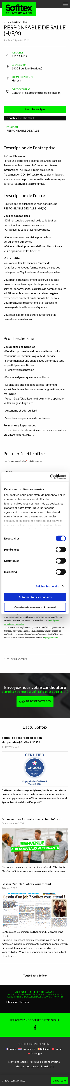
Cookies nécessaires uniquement (35, 607)
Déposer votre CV (38, 701)
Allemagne (36, 1053)
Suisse (58, 1049)
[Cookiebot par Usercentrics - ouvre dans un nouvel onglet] (50, 476)
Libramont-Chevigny (17, 1002)
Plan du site (47, 1066)
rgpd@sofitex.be (51, 637)
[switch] (61, 549)
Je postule (59, 1080)
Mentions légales (18, 1061)
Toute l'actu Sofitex (35, 975)
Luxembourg (28, 1049)
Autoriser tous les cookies (35, 597)
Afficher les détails (47, 586)
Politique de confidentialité (44, 1061)
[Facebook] (35, 1027)
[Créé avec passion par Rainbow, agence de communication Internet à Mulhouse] (35, 1073)
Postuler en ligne (35, 109)
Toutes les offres (16, 21)
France (12, 1049)
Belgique (45, 1049)
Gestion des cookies (27, 1066)
